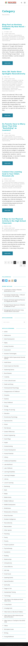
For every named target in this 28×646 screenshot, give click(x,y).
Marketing (7, 486)
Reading (10, 187)
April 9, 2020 (7, 133)
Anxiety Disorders (12, 80)
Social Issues (13, 89)
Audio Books (7, 362)
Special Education (8, 581)
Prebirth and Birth (9, 544)
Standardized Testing (10, 592)
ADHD (5, 80)
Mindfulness (7, 508)
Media (5, 493)
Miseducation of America (10, 512)
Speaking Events (8, 577)
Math (10, 185)
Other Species (8, 530)
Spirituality (7, 585)
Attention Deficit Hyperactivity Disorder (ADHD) (14, 357)
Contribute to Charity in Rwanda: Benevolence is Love (13, 290)
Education (5, 84)
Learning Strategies (7, 138)
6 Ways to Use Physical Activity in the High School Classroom (14, 221)
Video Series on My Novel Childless (13, 612)
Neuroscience (13, 39)
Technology (11, 90)
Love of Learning (8, 482)
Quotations (20, 39)
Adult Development (9, 339)
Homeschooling (8, 136)
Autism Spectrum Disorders (9, 82)
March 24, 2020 (8, 179)
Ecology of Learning (9, 410)
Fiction (18, 37)
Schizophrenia (6, 89)
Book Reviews (8, 373)
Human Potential (8, 453)
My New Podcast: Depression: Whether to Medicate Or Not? (14, 305)
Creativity (10, 35)
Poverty (6, 541)
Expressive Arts (8, 420)
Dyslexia (6, 399)
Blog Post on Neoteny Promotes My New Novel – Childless (14, 27)
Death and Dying (8, 384)
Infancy (6, 457)
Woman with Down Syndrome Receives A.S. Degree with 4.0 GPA (14, 300)
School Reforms (20, 139)
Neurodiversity (6, 88)
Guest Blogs (7, 439)
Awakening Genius (9, 369)
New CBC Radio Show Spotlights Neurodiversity (13, 73)
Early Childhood (8, 402)
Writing (6, 633)
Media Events (11, 86)
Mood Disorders (20, 86)
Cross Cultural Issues (10, 380)
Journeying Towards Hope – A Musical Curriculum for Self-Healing (14, 295)
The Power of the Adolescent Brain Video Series (13, 600)
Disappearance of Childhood (16, 36)
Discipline (6, 395)
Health (12, 229)
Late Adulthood (8, 464)
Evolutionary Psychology (9, 37)
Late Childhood (17, 136)
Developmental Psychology (11, 388)
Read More (7, 63)
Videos (6, 625)
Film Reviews (7, 428)
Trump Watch (8, 604)
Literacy (6, 479)
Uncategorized (6, 40)
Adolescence (7, 335)
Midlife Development (9, 504)
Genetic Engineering (9, 435)
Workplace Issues (9, 629)
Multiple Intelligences (8, 186)
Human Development (10, 450)
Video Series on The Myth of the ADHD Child (14, 621)
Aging (5, 35)
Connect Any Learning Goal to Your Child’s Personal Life (12, 174)
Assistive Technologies (10, 353)
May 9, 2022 (7, 76)
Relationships (7, 559)
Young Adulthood (9, 636)
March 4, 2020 (7, 226)
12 (21, 265)
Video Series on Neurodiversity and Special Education (13, 616)
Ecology (6, 406)
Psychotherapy (8, 548)
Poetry (6, 537)
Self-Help (6, 570)
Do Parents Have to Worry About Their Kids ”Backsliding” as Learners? (13, 127)
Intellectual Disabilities (8, 85)
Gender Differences (9, 431)
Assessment (7, 350)
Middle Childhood (18, 138)
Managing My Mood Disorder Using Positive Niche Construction (14, 310)
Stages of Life (8, 588)
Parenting (12, 139)
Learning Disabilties (9, 472)
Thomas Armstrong (9, 33)
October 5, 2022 (8, 31)
